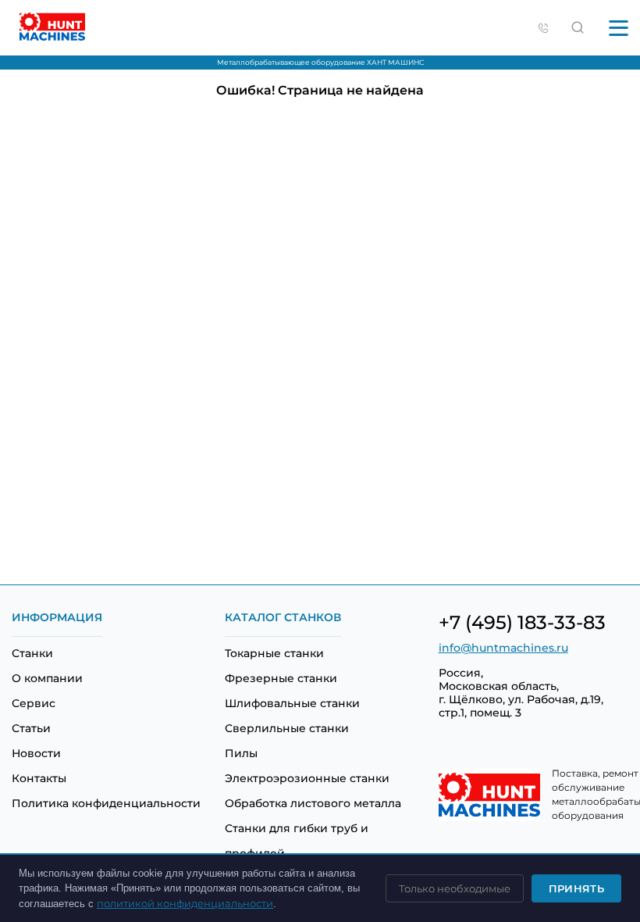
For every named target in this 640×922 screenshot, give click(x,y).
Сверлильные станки (287, 728)
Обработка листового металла (313, 803)
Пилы (241, 753)
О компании (47, 678)
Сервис (33, 703)
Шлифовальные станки (292, 703)
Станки (32, 653)
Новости (36, 753)
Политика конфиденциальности (106, 803)
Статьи (31, 728)
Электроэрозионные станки (307, 778)
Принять (576, 888)
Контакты (39, 778)
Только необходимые (454, 888)
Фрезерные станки (281, 678)
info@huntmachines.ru (503, 648)
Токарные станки (274, 653)
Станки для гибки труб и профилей (296, 840)
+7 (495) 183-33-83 (522, 622)
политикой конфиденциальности (185, 903)
